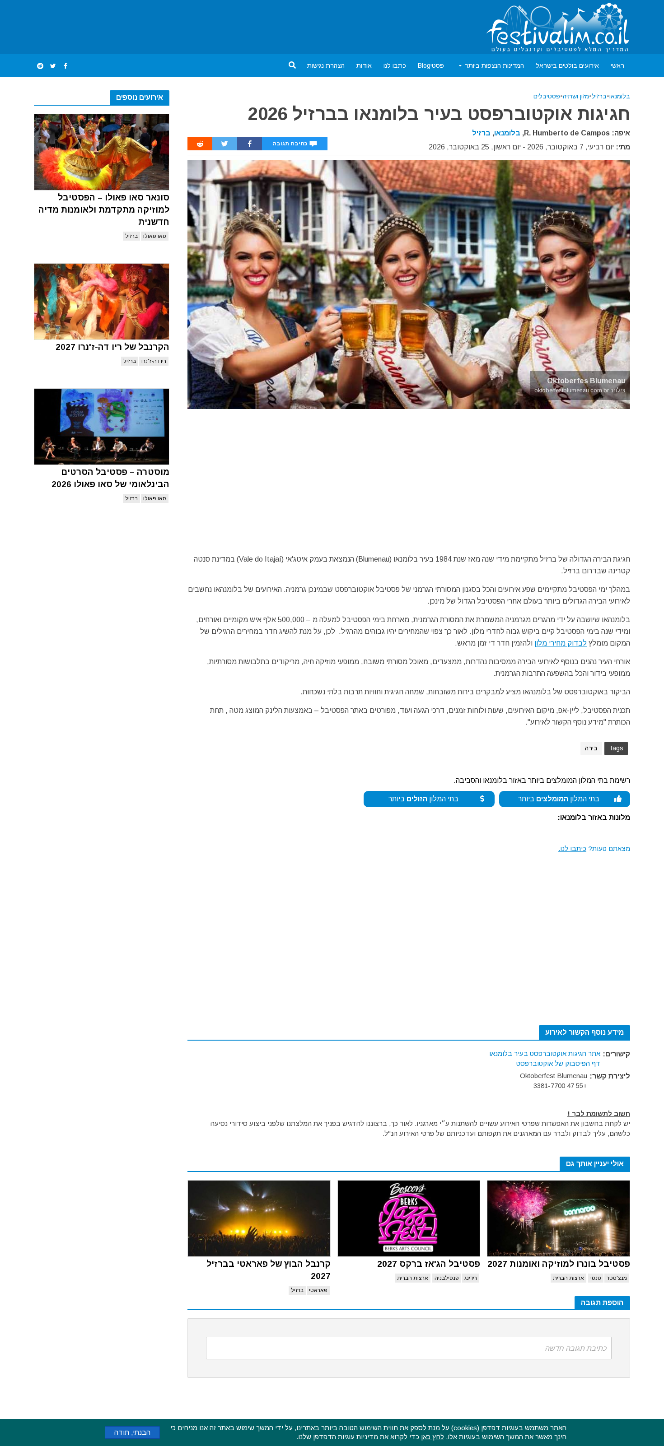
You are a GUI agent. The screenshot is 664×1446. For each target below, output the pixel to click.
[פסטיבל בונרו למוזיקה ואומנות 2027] (558, 1218)
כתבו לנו (394, 65)
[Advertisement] (198, 25)
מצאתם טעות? (594, 848)
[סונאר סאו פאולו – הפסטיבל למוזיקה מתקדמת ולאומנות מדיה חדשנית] (101, 152)
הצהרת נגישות (326, 65)
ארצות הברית (568, 1278)
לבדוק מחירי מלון (560, 643)
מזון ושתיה (576, 96)
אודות (364, 65)
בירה (591, 748)
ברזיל (131, 236)
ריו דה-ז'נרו (153, 361)
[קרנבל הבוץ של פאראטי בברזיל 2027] (259, 1218)
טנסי (595, 1278)
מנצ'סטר (617, 1278)
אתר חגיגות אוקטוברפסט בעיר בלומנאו (544, 1053)
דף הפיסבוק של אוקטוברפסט (558, 1063)
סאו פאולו (154, 236)
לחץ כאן (432, 1437)
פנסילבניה (447, 1278)
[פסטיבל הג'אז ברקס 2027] (409, 1218)
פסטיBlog (431, 65)
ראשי (617, 65)
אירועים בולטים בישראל (567, 65)
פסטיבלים (546, 96)
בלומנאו (619, 96)
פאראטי (318, 1290)
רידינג (470, 1278)
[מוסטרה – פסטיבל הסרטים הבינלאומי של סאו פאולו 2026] (101, 426)
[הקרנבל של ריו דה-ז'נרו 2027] (101, 301)
